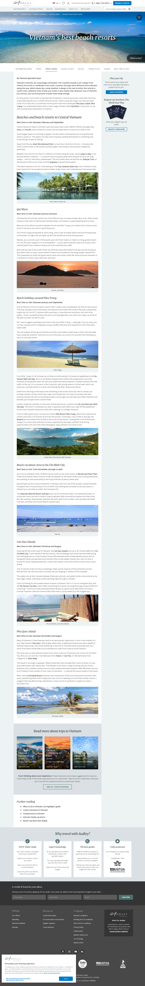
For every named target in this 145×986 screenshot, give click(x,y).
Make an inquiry (116, 92)
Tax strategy (78, 939)
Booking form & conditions (83, 919)
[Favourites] (63, 3)
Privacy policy (78, 927)
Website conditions (81, 915)
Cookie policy (78, 931)
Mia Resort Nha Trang (65, 414)
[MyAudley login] (68, 3)
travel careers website (119, 931)
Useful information (49, 915)
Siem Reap (32, 658)
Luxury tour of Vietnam (81, 754)
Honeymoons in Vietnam (33, 813)
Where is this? (136, 58)
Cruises (49, 9)
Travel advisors (48, 927)
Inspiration (60, 9)
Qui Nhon (75, 106)
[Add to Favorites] (139, 17)
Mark (39, 78)
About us (73, 9)
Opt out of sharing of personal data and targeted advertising (18, 979)
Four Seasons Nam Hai (68, 166)
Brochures (86, 9)
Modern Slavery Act (81, 935)
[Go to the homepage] (22, 3)
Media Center (78, 943)
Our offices (16, 915)
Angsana (53, 162)
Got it (66, 979)
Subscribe (126, 897)
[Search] (129, 9)
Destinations (19, 9)
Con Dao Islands (61, 551)
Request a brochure (116, 129)
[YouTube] (76, 951)
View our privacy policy (52, 973)
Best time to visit (121, 69)
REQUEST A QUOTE (122, 3)
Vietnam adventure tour (26, 754)
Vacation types (35, 9)
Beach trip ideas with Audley (35, 820)
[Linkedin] (82, 951)
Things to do (94, 69)
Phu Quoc (36, 643)
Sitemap (15, 927)
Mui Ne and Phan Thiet (87, 474)
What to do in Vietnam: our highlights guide (42, 806)
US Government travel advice (53, 919)
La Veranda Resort (34, 675)
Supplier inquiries (49, 923)
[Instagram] (69, 951)
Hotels (81, 69)
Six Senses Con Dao (28, 586)
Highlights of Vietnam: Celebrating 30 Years (53, 751)
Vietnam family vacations (34, 817)
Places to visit (67, 69)
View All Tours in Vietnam (57, 787)
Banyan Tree (88, 159)
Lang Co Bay (85, 154)
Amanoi (20, 419)
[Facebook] (63, 951)
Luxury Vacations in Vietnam (35, 810)
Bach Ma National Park (43, 144)
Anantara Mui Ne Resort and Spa (34, 493)
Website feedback (18, 923)
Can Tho (67, 656)
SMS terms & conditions (82, 923)
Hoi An (28, 129)
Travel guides (51, 69)
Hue (19, 129)
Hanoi (58, 656)
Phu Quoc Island (83, 103)
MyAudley (15, 919)
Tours (38, 69)
